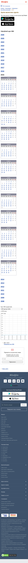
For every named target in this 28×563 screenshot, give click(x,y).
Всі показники (6, 6)
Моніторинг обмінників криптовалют (9, 440)
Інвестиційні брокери (5, 426)
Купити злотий (4, 477)
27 (4, 89)
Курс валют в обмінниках (6, 469)
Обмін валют (4, 467)
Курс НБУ (3, 423)
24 (4, 105)
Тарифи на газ (4, 432)
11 (6, 101)
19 (2, 87)
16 (10, 85)
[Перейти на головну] (4, 2)
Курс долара (4, 419)
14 (6, 85)
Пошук (23, 405)
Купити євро (4, 475)
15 (8, 85)
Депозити (3, 430)
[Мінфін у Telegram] (9, 381)
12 (2, 85)
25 (6, 105)
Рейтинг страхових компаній (7, 505)
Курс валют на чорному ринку (7, 471)
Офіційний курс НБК (9, 344)
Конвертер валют (5, 434)
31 (4, 124)
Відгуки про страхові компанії (7, 503)
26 (2, 89)
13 (4, 85)
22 (8, 87)
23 (10, 87)
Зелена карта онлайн (6, 501)
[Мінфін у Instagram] (18, 381)
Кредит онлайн (4, 436)
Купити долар (4, 473)
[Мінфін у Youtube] (22, 381)
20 (4, 87)
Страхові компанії (5, 509)
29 (8, 89)
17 (4, 103)
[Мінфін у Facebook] (5, 381)
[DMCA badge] (14, 555)
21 (6, 87)
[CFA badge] (21, 515)
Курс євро (3, 421)
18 (6, 103)
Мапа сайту (5, 368)
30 (10, 89)
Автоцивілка (4, 507)
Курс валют (3, 417)
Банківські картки (5, 424)
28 (6, 89)
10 (4, 101)
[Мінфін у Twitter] (14, 381)
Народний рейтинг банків (6, 438)
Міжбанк (3, 428)
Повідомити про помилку (14, 409)
